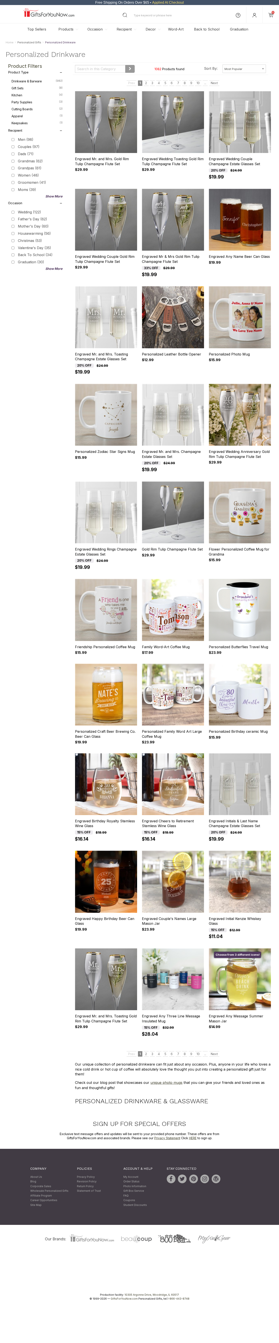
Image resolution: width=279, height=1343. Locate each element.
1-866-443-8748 (178, 1298)
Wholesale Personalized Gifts (49, 1191)
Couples (28, 146)
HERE (193, 1138)
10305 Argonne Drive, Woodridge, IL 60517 (151, 1294)
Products (65, 29)
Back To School (35, 255)
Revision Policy (87, 1181)
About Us (36, 1176)
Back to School (206, 29)
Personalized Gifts (29, 42)
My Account (130, 1176)
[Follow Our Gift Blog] (216, 1179)
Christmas (30, 240)
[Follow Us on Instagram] (204, 1179)
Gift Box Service (133, 1191)
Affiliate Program (41, 1195)
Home (10, 42)
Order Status (131, 1181)
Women (28, 175)
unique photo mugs (166, 1083)
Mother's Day (33, 226)
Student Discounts (135, 1205)
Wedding (29, 212)
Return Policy (85, 1186)
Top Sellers (36, 29)
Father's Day (32, 219)
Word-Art (176, 29)
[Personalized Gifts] (48, 15)
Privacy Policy (86, 1176)
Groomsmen (32, 182)
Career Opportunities (43, 1200)
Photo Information (134, 1186)
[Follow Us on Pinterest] (193, 1179)
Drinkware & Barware (37, 81)
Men (25, 140)
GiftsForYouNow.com (124, 1298)
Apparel (37, 116)
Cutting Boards (37, 109)
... (205, 83)
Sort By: (211, 68)
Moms (27, 189)
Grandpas (29, 168)
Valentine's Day (34, 248)
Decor (151, 29)
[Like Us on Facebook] (171, 1179)
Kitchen (37, 95)
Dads (26, 154)
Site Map (36, 1205)
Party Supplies (37, 102)
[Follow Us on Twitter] (182, 1179)
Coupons (129, 1200)
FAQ (126, 1195)
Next (214, 83)
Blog (33, 1181)
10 (198, 83)
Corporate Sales (40, 1186)
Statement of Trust (89, 1191)
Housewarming (34, 233)
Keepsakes (37, 123)
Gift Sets (37, 88)
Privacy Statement (167, 1138)
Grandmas (30, 161)
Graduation (239, 29)
